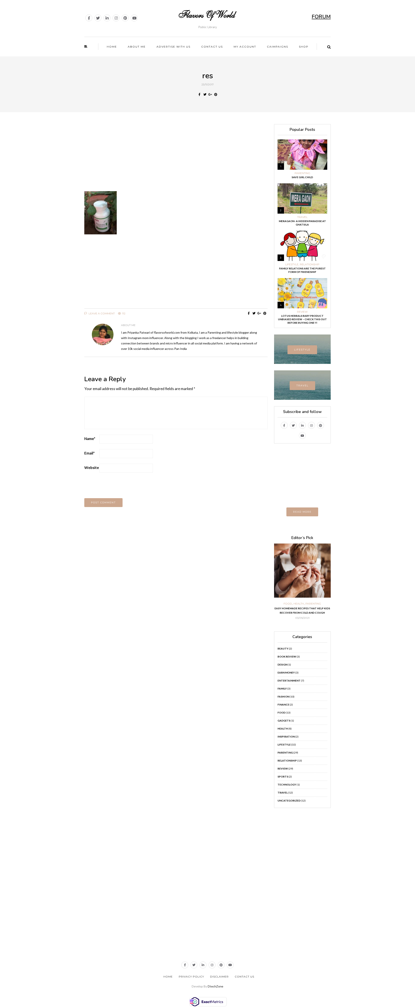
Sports (283, 776)
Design (282, 664)
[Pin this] (215, 94)
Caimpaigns (277, 46)
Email (89, 453)
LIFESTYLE (302, 349)
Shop (303, 46)
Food (288, 603)
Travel (302, 217)
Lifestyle (291, 264)
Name (89, 438)
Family (282, 688)
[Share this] (199, 94)
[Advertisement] (176, 154)
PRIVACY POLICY (191, 976)
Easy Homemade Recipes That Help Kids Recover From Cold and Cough (302, 610)
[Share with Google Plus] (210, 94)
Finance (283, 704)
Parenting (302, 173)
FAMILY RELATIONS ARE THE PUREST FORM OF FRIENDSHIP (302, 270)
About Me (137, 46)
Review (302, 311)
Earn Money (286, 672)
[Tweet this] (205, 94)
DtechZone (215, 986)
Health (299, 603)
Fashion (283, 696)
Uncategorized (289, 800)
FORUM (321, 16)
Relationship (309, 264)
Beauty (283, 648)
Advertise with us (173, 46)
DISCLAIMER (219, 976)
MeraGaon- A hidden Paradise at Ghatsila (302, 222)
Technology (287, 784)
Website (91, 467)
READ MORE (302, 511)
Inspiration (286, 736)
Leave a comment (101, 313)
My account (245, 46)
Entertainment (289, 680)
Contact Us (244, 976)
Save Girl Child (302, 177)
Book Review (287, 656)
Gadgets (284, 720)
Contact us (212, 46)
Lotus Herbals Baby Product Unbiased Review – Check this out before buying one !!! (302, 319)
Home (112, 46)
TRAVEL (302, 385)
